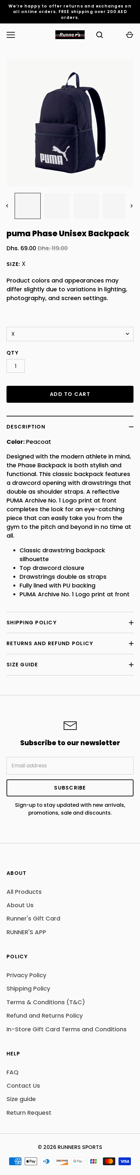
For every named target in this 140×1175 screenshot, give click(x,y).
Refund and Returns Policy (45, 1015)
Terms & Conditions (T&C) (46, 1002)
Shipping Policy (32, 622)
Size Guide (22, 664)
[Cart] (129, 35)
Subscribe (70, 787)
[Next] (132, 206)
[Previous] (8, 206)
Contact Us (23, 1085)
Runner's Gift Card (33, 918)
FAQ (13, 1072)
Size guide (21, 1099)
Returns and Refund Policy (50, 643)
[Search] (99, 35)
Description (26, 426)
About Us (20, 905)
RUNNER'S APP (26, 932)
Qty (13, 352)
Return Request (29, 1113)
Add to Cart (70, 394)
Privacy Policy (26, 975)
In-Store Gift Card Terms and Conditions (67, 1029)
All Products (24, 892)
